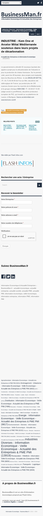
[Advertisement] (18, 339)
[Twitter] (38, 3)
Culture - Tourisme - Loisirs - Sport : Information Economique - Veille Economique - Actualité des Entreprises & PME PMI (20, 397)
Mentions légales (10, 502)
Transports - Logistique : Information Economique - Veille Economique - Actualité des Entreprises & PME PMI (21, 467)
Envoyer (5, 246)
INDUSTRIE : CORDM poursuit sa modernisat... (33, 128)
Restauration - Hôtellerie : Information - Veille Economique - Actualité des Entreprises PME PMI (20, 458)
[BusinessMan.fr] (21, 20)
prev (32, 34)
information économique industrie (12, 112)
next (38, 34)
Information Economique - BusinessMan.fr (17, 511)
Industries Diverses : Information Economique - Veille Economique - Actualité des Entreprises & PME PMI (19, 30)
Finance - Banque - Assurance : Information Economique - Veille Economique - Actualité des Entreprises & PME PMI (21, 433)
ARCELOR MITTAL (35, 78)
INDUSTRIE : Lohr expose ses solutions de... (7, 128)
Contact (20, 502)
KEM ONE (21, 89)
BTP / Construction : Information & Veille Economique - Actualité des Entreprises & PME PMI (21, 391)
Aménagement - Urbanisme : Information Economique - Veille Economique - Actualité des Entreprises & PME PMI (21, 386)
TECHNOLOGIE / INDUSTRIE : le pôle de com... (21, 127)
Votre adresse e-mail (9, 215)
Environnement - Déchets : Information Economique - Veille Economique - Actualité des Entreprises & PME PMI (18, 427)
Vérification (5, 231)
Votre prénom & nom (9, 207)
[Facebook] (41, 3)
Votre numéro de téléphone (12, 223)
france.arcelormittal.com (25, 97)
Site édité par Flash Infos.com (12, 155)
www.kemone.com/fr (8, 100)
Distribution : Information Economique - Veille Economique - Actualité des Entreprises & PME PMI (21, 404)
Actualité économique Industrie (16, 110)
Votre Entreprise (8, 199)
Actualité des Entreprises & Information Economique (18, 57)
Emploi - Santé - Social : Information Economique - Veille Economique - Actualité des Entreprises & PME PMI (21, 412)
